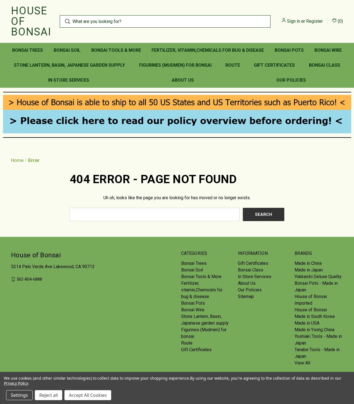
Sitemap (246, 296)
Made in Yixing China (314, 329)
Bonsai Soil (67, 50)
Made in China (308, 263)
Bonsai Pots (289, 50)
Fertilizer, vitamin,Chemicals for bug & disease (208, 50)
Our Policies (291, 80)
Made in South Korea (315, 316)
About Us (183, 80)
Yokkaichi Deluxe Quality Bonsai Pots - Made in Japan (318, 283)
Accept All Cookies (88, 395)
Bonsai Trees (27, 50)
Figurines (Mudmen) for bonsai (175, 65)
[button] (177, 102)
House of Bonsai (311, 309)
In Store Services (68, 80)
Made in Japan (309, 270)
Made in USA (307, 323)
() (340, 21)
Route (232, 65)
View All (302, 363)
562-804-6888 (29, 279)
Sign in (293, 21)
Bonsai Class (324, 65)
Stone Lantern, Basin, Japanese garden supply (69, 65)
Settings (19, 395)
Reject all (48, 395)
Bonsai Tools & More (116, 50)
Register (314, 21)
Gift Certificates (274, 65)
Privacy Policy (16, 383)
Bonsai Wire (328, 50)
